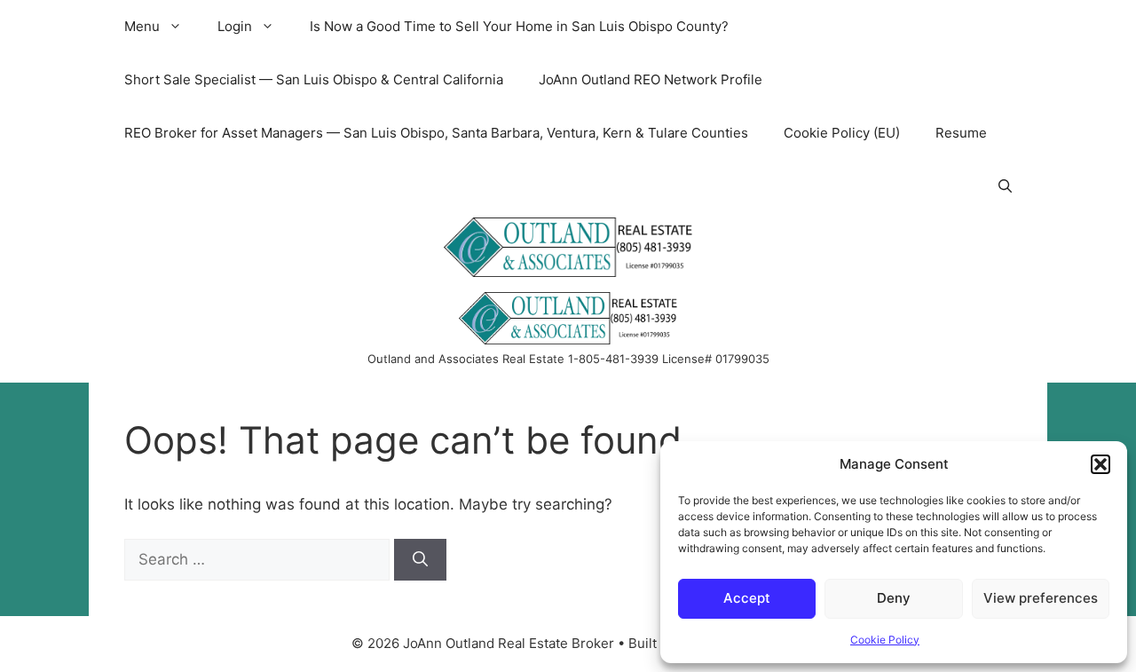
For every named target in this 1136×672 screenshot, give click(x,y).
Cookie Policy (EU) (842, 132)
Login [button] (234, 26)
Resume (961, 132)
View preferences (1040, 597)
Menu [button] (142, 26)
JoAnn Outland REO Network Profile (650, 79)
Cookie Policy (884, 639)
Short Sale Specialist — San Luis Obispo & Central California (313, 79)
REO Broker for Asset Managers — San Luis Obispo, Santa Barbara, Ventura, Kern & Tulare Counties (436, 132)
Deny (894, 597)
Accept (746, 597)
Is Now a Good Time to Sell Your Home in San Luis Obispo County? (519, 26)
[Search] (420, 560)
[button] (1100, 464)
